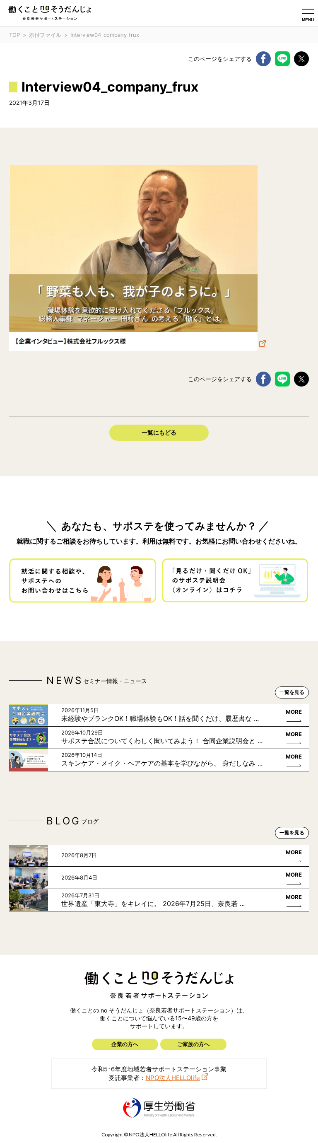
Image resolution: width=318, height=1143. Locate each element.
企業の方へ (124, 1044)
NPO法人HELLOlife (173, 1078)
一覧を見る (291, 692)
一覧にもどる (159, 432)
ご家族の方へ (193, 1044)
